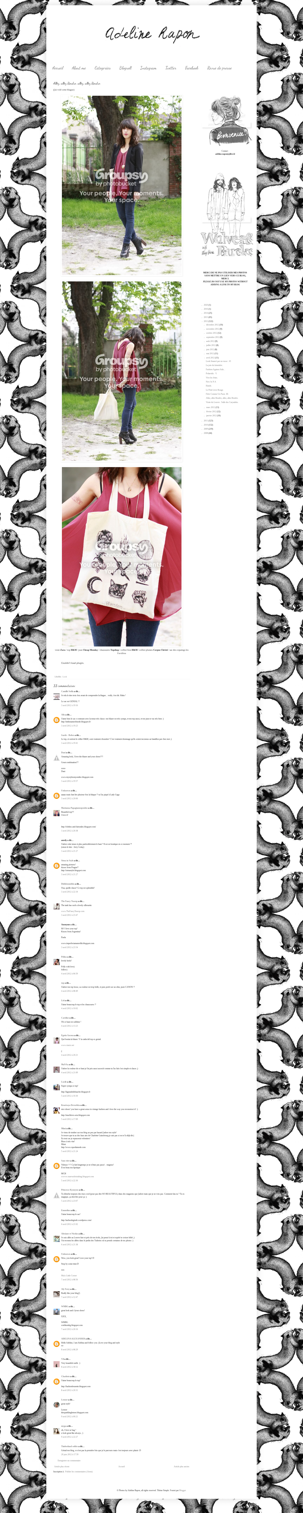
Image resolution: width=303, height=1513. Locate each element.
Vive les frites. (212, 377)
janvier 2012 (211, 415)
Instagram (148, 67)
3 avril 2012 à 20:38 (69, 831)
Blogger (182, 1490)
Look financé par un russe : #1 (218, 361)
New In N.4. (211, 381)
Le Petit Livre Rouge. (215, 390)
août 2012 (210, 341)
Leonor (64, 1400)
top (62, 983)
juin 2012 (210, 349)
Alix (63, 714)
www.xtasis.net (67, 1045)
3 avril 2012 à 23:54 (69, 947)
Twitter (170, 67)
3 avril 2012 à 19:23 (69, 726)
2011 (206, 420)
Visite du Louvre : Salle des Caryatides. (222, 402)
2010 (206, 425)
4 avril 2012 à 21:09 (69, 1072)
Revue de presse (219, 67)
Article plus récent (61, 1466)
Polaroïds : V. (211, 373)
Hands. (209, 386)
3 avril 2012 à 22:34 (69, 892)
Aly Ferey (65, 1289)
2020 (206, 305)
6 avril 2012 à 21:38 (69, 1244)
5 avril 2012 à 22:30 (69, 1180)
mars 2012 (211, 407)
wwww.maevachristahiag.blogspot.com (77, 1176)
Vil (62, 1359)
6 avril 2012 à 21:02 (69, 1224)
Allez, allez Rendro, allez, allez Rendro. (222, 398)
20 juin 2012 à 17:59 (69, 1454)
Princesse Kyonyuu (69, 1190)
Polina (64, 957)
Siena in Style (67, 860)
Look (65, 677)
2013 (206, 317)
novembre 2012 (213, 329)
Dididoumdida (67, 884)
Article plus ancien (181, 1466)
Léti (63, 1000)
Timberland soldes (69, 1446)
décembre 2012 (212, 325)
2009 (206, 429)
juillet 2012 (211, 345)
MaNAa (64, 1064)
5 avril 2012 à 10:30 (69, 1096)
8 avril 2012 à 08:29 (69, 1349)
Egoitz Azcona (67, 1035)
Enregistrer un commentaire (69, 1460)
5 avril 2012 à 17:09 (69, 1119)
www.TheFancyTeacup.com (72, 911)
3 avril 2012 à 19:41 (69, 743)
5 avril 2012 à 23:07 (69, 1201)
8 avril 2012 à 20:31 (69, 1390)
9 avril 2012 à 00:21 (69, 1416)
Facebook (191, 67)
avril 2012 (210, 357)
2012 (206, 321)
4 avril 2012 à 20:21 (69, 1055)
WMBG (64, 1306)
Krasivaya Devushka (70, 1105)
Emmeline (65, 1210)
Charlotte (65, 1376)
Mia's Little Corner (69, 1275)
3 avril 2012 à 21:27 (69, 851)
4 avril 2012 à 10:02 (69, 1008)
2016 (206, 309)
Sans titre (65, 1161)
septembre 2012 (213, 337)
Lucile (64, 1082)
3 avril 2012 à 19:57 (69, 781)
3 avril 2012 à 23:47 (69, 915)
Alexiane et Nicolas (69, 1233)
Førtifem (121, 653)
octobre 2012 (212, 333)
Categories (103, 67)
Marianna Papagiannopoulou (74, 808)
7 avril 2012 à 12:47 (69, 1297)
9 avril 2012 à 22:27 (69, 1437)
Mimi (63, 1128)
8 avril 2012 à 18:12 (69, 1367)
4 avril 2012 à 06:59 (69, 973)
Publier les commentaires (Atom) (79, 1471)
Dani (63, 752)
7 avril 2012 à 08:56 (69, 1279)
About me (79, 67)
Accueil (57, 67)
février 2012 (211, 411)
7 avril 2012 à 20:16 (69, 1329)
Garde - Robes (67, 735)
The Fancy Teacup (69, 901)
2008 (206, 433)
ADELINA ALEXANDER (73, 1338)
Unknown (65, 790)
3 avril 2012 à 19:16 (69, 705)
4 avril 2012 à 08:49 (69, 991)
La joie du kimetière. (214, 365)
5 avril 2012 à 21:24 (69, 1151)
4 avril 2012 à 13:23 (69, 1026)
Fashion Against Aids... (215, 369)
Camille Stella (67, 691)
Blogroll (125, 67)
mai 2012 (210, 353)
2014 (206, 313)
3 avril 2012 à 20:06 (69, 798)
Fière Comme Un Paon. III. (217, 394)
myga (63, 1426)
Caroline (65, 1018)
